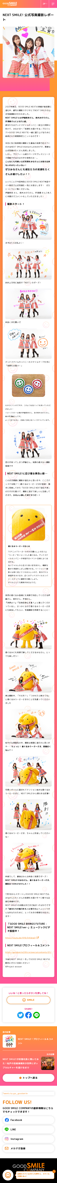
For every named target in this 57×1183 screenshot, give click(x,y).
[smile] (8, 1175)
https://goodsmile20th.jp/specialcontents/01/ (28, 952)
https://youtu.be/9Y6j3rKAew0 (20, 938)
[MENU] (53, 4)
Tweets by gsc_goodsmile (15, 1093)
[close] (54, 1171)
